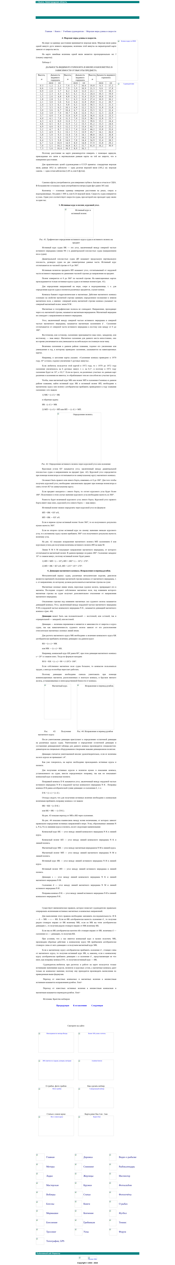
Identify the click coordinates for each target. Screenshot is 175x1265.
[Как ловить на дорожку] (78, 1160)
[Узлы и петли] (96, 1052)
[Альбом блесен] (96, 1079)
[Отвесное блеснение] (40, 1225)
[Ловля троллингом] (40, 1235)
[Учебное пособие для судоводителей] (128, 112)
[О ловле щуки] (56, 1135)
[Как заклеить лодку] (128, 80)
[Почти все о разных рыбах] (113, 1207)
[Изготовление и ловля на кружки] (78, 1188)
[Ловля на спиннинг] (78, 1170)
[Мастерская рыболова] (39, 1188)
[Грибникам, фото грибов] (56, 1107)
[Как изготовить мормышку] (39, 1216)
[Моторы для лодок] (39, 1170)
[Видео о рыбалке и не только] (112, 1160)
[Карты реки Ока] (96, 1135)
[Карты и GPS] (40, 1244)
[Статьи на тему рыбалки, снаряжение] (79, 1197)
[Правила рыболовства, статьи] (112, 1179)
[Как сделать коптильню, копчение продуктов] (78, 1216)
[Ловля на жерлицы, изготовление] (78, 1179)
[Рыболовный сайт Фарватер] (40, 1160)
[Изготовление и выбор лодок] (39, 1179)
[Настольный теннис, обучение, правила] (112, 1225)
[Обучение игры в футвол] (112, 1216)
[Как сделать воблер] (96, 1107)
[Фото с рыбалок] (113, 1188)
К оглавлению (80, 1005)
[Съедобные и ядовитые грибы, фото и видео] (79, 1225)
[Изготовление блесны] (39, 1206)
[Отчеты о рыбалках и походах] (113, 1197)
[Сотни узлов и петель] (78, 1235)
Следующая (97, 1005)
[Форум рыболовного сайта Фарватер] (113, 1235)
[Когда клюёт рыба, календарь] (113, 1170)
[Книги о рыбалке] (78, 1207)
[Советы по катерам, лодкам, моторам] (56, 1079)
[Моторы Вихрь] (56, 1052)
